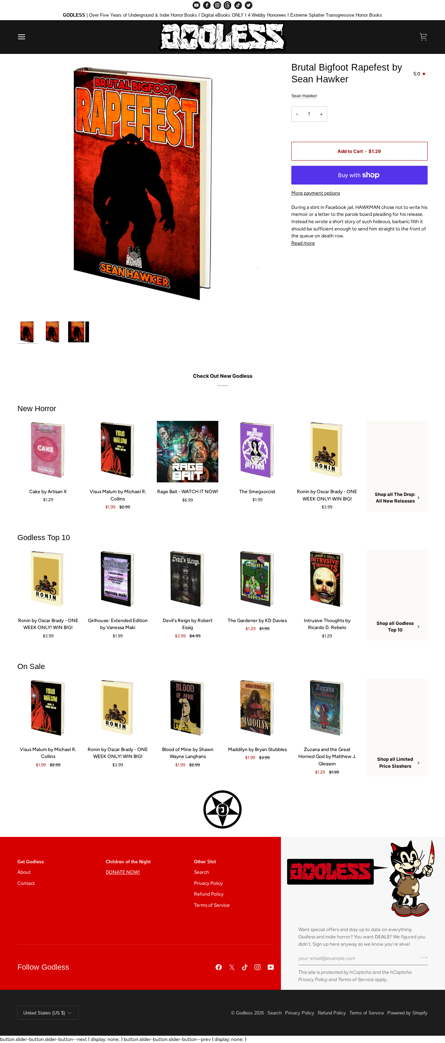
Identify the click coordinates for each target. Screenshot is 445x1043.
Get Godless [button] (30, 861)
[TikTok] (238, 5)
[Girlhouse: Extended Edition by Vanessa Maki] (118, 580)
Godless (244, 1013)
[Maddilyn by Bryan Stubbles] (257, 709)
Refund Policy (209, 894)
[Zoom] (145, 190)
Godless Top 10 (43, 537)
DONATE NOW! (123, 872)
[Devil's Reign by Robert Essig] (187, 580)
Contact (26, 883)
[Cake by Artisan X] (48, 451)
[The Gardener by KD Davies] (257, 580)
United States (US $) (44, 1013)
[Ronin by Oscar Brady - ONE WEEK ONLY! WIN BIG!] (327, 451)
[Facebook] (207, 5)
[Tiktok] (245, 967)
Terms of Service (356, 979)
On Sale (31, 666)
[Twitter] (248, 5)
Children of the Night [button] (128, 861)
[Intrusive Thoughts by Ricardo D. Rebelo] (327, 580)
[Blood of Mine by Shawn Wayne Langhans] (187, 709)
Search (201, 872)
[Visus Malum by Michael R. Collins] (118, 451)
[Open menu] (27, 37)
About (24, 872)
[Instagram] (217, 5)
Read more (303, 243)
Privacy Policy (312, 979)
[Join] (422, 957)
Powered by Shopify (407, 1013)
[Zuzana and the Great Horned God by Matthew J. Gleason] (327, 709)
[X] (232, 967)
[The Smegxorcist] (257, 451)
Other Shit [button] (205, 861)
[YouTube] (196, 5)
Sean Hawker (304, 96)
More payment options (315, 193)
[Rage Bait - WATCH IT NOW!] (187, 451)
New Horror (36, 408)
